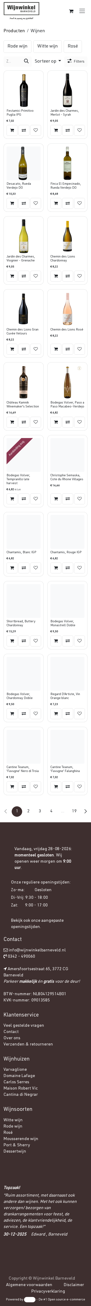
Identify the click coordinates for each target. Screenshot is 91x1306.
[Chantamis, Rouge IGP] (67, 532)
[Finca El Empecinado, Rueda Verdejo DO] (67, 163)
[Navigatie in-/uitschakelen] (82, 11)
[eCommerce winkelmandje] (71, 11)
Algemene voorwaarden (29, 1285)
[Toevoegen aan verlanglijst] (35, 130)
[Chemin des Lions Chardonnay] (67, 236)
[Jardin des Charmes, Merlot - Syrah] (67, 90)
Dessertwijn (15, 1152)
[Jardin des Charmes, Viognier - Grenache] (24, 236)
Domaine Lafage (20, 1076)
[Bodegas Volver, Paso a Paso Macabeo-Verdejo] (67, 382)
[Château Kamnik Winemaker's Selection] (24, 382)
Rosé (8, 1133)
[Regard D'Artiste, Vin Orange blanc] (67, 674)
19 (74, 811)
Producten (14, 31)
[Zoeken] (26, 62)
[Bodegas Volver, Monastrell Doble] (67, 601)
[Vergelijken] (23, 130)
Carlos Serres (17, 1082)
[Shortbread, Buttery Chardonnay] (24, 601)
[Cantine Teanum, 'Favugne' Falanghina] (67, 747)
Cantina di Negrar (21, 1095)
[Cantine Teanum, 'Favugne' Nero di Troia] (24, 747)
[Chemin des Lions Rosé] (67, 309)
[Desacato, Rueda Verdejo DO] (24, 163)
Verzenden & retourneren (28, 1044)
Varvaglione (15, 1070)
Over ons (12, 1038)
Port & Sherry (17, 1145)
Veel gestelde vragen (24, 1026)
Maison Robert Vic (21, 1089)
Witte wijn (14, 1120)
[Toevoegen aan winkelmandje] (12, 130)
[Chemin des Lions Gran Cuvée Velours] (24, 309)
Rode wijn (13, 1127)
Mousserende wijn (21, 1139)
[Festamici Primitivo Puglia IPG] (24, 90)
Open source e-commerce (66, 1299)
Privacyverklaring (48, 1292)
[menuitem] (18, 46)
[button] (48, 62)
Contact (11, 1032)
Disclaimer (74, 1285)
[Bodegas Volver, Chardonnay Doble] (24, 674)
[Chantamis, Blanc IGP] (24, 532)
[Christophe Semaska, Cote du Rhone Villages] (67, 455)
